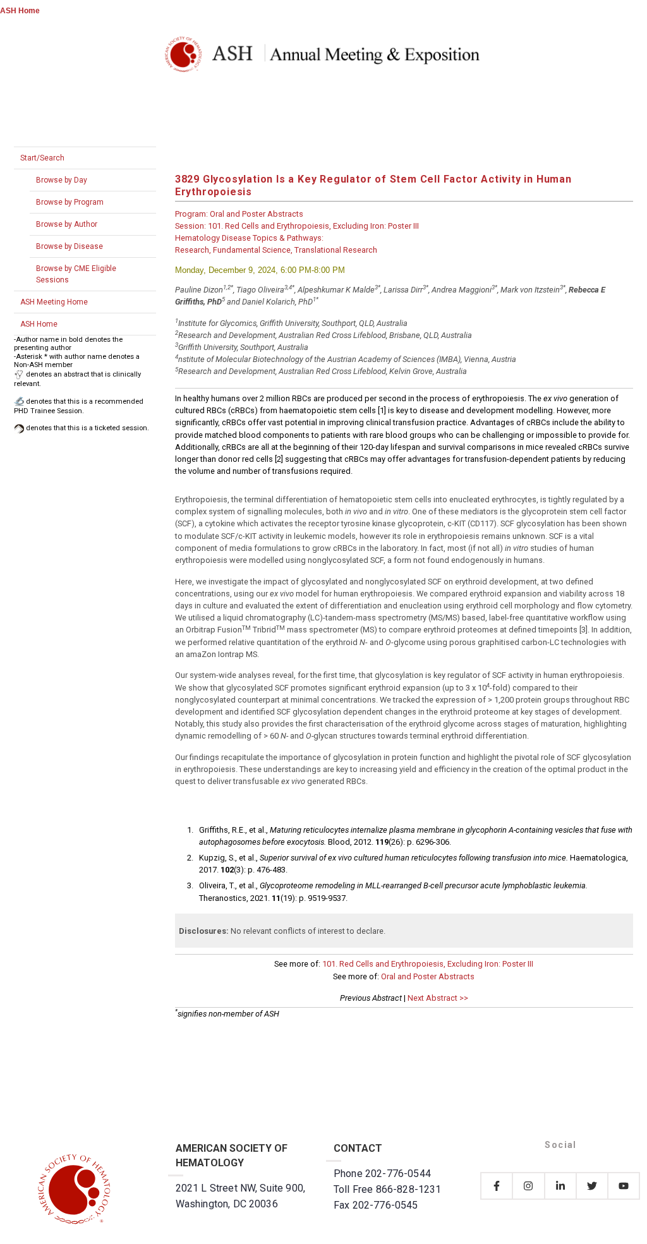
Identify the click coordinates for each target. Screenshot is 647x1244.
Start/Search (42, 158)
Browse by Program (70, 202)
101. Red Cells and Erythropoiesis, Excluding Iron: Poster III (427, 964)
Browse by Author (66, 224)
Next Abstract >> (438, 998)
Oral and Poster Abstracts (428, 976)
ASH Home (20, 10)
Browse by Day (61, 180)
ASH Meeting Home (54, 302)
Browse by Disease (69, 246)
